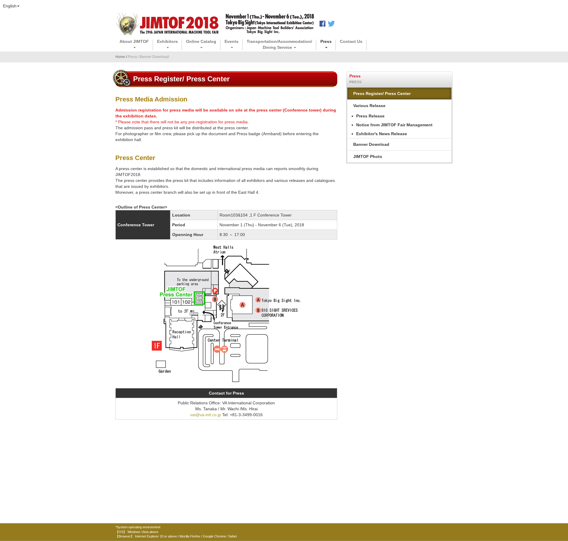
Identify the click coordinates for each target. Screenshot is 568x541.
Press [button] (326, 41)
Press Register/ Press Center (382, 93)
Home (120, 57)
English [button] (10, 6)
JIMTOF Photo (367, 156)
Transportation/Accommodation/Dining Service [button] (279, 44)
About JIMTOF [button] (134, 41)
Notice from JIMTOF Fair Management (394, 124)
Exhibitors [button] (167, 41)
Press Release (370, 116)
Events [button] (231, 41)
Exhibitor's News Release (381, 133)
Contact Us (351, 41)
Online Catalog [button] (201, 41)
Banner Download (371, 144)
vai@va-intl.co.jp (205, 414)
